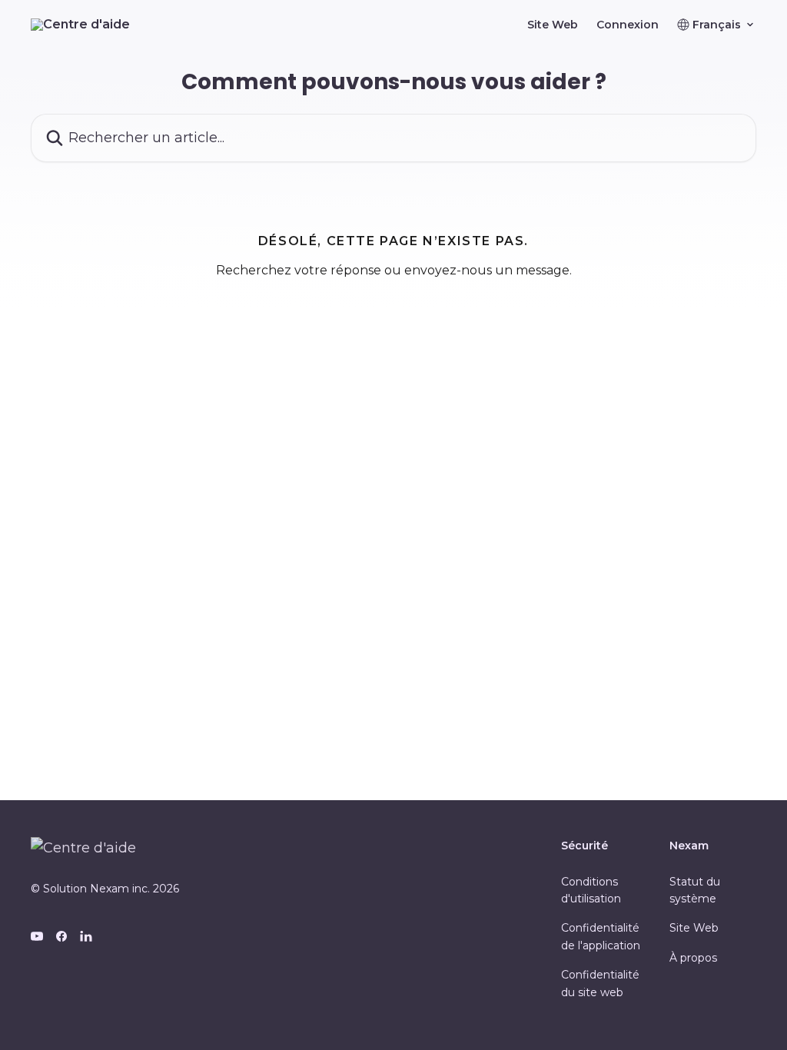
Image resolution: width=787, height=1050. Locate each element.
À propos (693, 958)
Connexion (627, 24)
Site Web (552, 24)
